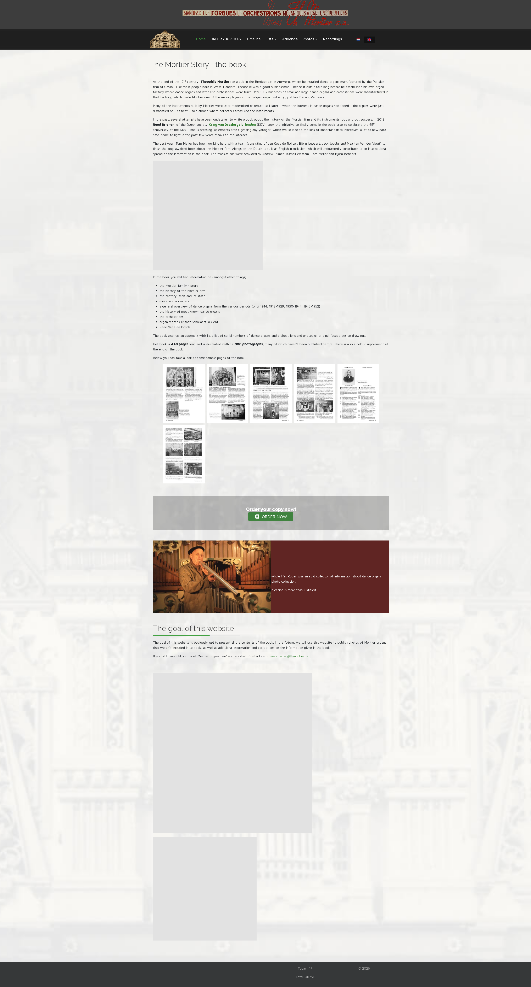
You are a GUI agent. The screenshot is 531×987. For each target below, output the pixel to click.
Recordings (332, 39)
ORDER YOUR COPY (226, 39)
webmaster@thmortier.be (289, 656)
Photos (308, 39)
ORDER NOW (274, 516)
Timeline (253, 39)
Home (201, 39)
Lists (269, 39)
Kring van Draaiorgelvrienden (232, 124)
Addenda (290, 39)
